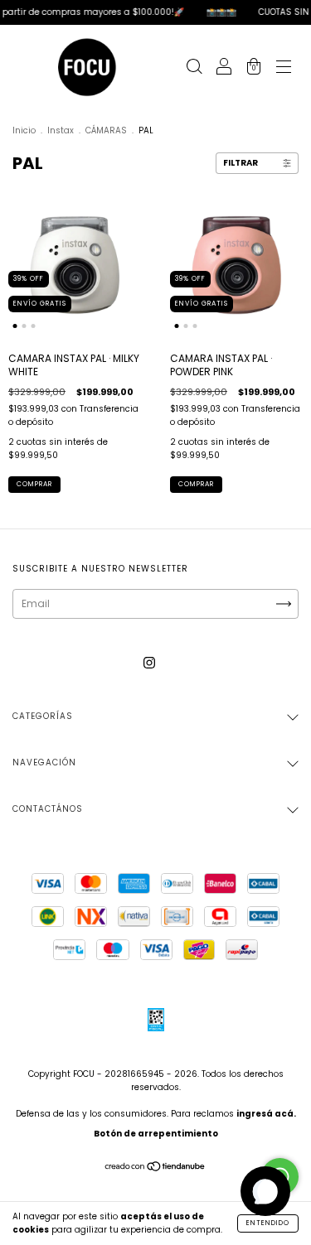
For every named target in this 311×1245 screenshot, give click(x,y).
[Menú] (283, 68)
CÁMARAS (106, 130)
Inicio (24, 130)
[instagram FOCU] (149, 662)
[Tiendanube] (155, 1168)
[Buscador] (194, 68)
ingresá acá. (266, 1113)
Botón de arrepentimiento (156, 1133)
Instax (60, 130)
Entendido (267, 1223)
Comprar (34, 484)
